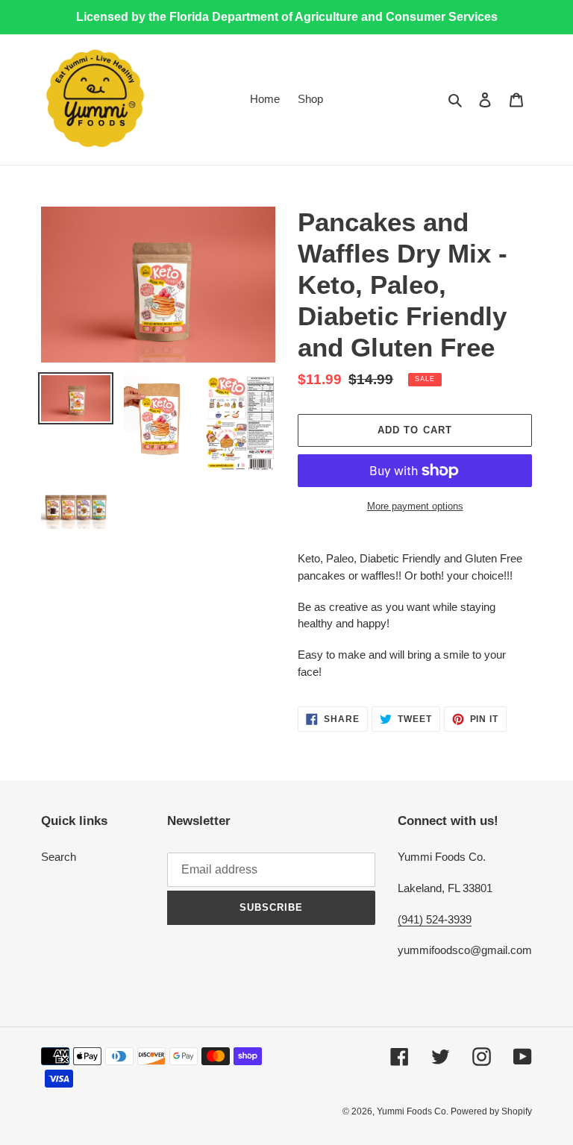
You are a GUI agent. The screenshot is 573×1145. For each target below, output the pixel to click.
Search (58, 856)
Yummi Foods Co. (414, 1111)
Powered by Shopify (491, 1111)
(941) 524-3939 (435, 919)
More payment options (415, 506)
